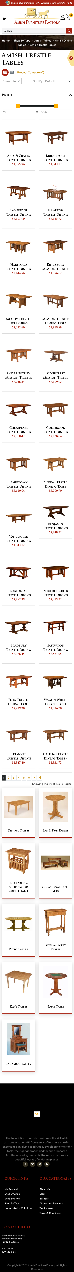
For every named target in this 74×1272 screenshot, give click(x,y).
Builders (44, 1198)
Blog (42, 1193)
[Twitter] (32, 1164)
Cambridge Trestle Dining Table (18, 213)
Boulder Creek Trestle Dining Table (55, 594)
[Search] (69, 31)
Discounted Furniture (51, 1203)
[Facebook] (25, 1164)
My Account (11, 1189)
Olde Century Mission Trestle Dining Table (18, 376)
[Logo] (37, 17)
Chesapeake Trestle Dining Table (18, 430)
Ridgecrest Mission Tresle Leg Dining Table (55, 376)
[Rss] (47, 1164)
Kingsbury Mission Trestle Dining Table (55, 267)
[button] (4, 18)
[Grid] (5, 72)
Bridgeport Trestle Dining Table (55, 159)
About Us (45, 1189)
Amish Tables (42, 40)
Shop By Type (21, 40)
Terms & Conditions (50, 1213)
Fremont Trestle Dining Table (18, 757)
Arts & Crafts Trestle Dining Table (18, 159)
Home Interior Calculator (18, 1208)
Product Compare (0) (30, 72)
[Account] (63, 17)
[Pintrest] (39, 1164)
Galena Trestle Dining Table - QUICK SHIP (55, 757)
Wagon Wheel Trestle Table (55, 702)
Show (6, 81)
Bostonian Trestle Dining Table (18, 594)
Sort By (38, 81)
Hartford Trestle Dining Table (18, 267)
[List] (12, 72)
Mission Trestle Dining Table (55, 321)
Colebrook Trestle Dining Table (55, 430)
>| (39, 777)
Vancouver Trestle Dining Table (18, 539)
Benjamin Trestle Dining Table (55, 527)
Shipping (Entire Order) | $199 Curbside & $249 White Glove (40, 2)
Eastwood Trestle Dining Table (55, 648)
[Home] (6, 40)
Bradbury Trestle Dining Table (18, 648)
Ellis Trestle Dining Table (18, 702)
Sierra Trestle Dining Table (55, 484)
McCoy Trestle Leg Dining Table (18, 322)
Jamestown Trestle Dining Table (18, 485)
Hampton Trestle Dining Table (55, 213)
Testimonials (46, 1208)
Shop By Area (12, 1193)
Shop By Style (12, 1198)
